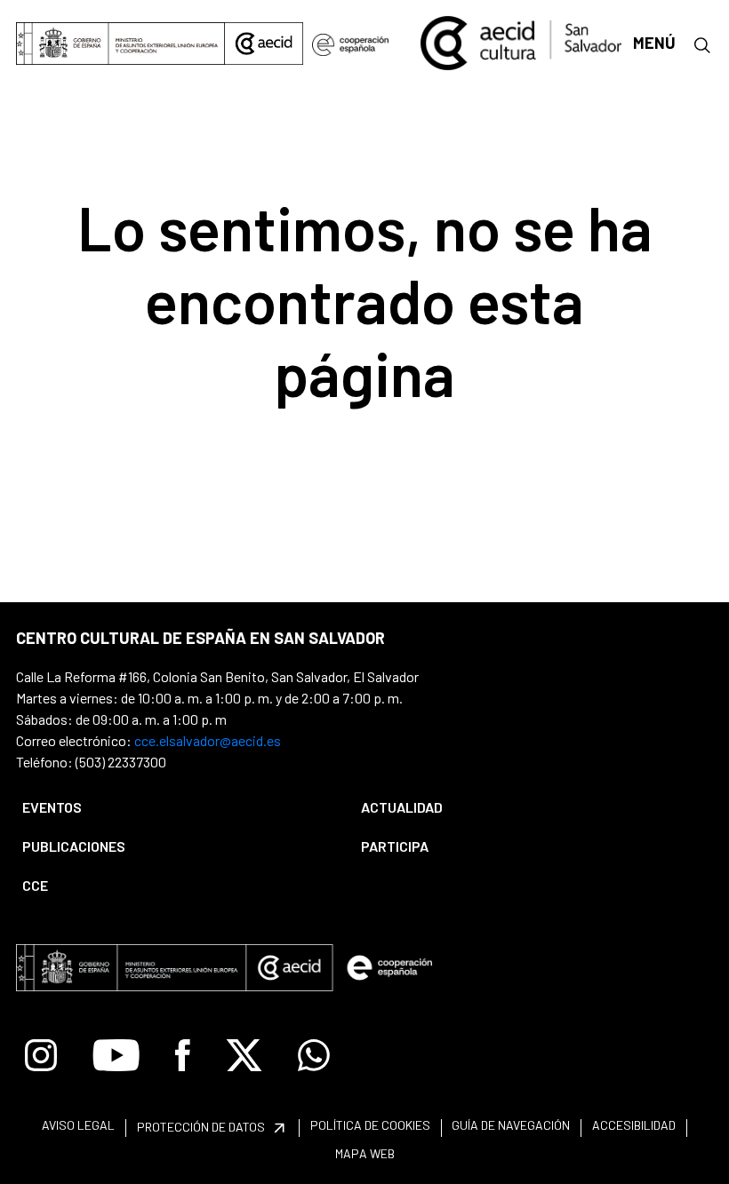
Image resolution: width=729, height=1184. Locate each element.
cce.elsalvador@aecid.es (207, 740)
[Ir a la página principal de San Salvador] (521, 41)
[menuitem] (176, 807)
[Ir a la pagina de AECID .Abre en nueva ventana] (264, 43)
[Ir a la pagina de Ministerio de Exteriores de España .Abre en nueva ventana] (120, 43)
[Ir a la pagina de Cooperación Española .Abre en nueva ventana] (350, 43)
